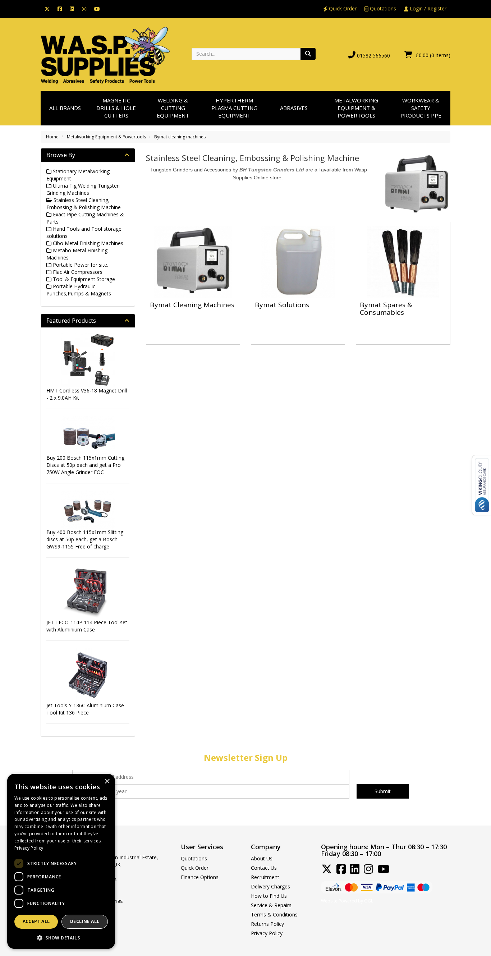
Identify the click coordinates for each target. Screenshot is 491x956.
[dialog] (61, 861)
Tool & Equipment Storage (83, 279)
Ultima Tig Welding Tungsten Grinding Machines (83, 189)
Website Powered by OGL (347, 901)
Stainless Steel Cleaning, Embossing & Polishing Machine (83, 204)
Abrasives (294, 107)
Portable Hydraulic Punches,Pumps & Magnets (78, 290)
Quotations (382, 8)
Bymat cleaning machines (180, 137)
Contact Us (264, 867)
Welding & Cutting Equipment (173, 108)
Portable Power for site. (79, 264)
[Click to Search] (308, 54)
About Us (261, 858)
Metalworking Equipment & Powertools (356, 108)
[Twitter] (47, 8)
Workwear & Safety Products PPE (420, 108)
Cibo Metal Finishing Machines (87, 243)
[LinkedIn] (72, 8)
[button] (61, 937)
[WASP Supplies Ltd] (105, 54)
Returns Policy (267, 923)
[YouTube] (97, 8)
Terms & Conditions (274, 914)
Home (52, 137)
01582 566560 (373, 55)
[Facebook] (60, 8)
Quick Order (342, 8)
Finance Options (200, 877)
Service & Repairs (271, 905)
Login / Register (427, 8)
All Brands (65, 107)
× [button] (107, 781)
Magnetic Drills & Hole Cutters (116, 108)
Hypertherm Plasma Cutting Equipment (234, 108)
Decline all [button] (84, 921)
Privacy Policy (267, 933)
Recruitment (265, 877)
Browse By (60, 155)
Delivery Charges (270, 886)
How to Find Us (269, 895)
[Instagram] (84, 8)
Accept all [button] (36, 921)
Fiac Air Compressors (76, 271)
